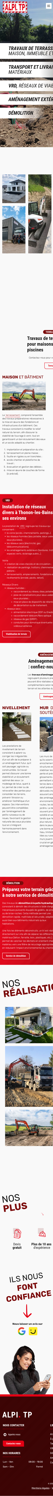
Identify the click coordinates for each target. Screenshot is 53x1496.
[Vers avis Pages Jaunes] (33, 1334)
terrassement (13, 415)
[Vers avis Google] (22, 1334)
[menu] (49, 6)
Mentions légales (40, 1488)
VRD (22, 526)
